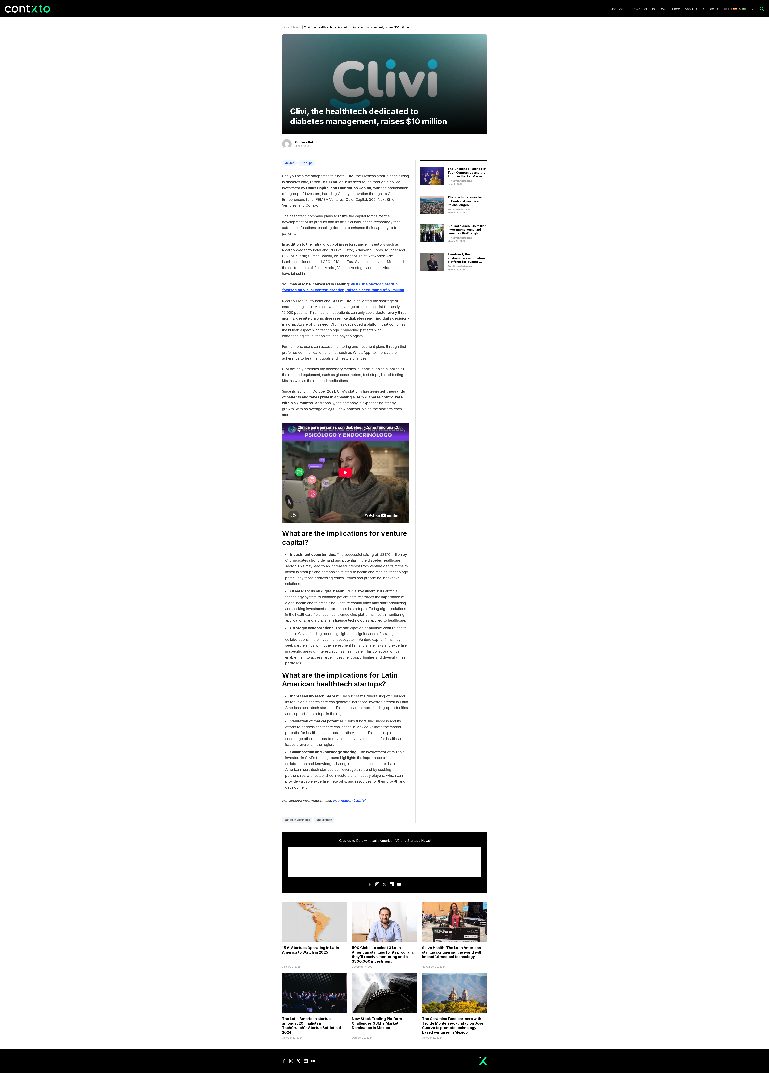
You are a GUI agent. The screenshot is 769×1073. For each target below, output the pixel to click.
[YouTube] (399, 884)
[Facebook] (370, 884)
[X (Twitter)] (384, 884)
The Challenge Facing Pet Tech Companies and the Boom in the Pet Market (467, 172)
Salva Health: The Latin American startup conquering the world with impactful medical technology (452, 952)
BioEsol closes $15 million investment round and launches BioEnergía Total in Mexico (467, 231)
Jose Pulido (308, 142)
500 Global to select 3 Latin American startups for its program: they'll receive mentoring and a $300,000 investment (383, 954)
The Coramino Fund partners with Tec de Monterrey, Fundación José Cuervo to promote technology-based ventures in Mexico (452, 1025)
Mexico (296, 27)
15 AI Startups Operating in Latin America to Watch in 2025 (310, 950)
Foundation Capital (349, 800)
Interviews (659, 9)
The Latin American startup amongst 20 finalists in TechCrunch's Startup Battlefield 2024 (311, 1025)
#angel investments (297, 819)
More (676, 9)
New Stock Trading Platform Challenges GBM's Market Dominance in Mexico (377, 1023)
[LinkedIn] (392, 884)
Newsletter (639, 9)
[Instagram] (377, 884)
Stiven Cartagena (462, 180)
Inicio (285, 27)
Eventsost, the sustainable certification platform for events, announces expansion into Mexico (466, 261)
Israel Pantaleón (461, 209)
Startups (307, 163)
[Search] (761, 8)
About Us (691, 9)
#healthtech (324, 819)
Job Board (618, 9)
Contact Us (711, 9)
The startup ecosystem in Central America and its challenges (466, 201)
